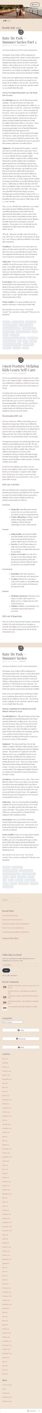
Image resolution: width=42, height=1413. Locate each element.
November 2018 (6, 1226)
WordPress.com (7, 1401)
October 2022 (6, 1112)
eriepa (34, 331)
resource (16, 348)
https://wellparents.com (26, 380)
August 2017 (5, 1263)
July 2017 (4, 1267)
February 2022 (6, 1124)
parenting (7, 348)
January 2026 (6, 1075)
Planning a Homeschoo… (15, 985)
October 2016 (6, 1300)
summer (25, 348)
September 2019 (7, 1194)
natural (13, 883)
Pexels (4, 388)
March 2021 (5, 1144)
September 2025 (7, 1079)
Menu (36, 4)
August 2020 (5, 1161)
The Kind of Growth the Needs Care (12, 919)
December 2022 (6, 1108)
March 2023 (5, 1104)
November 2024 (7, 1099)
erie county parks (23, 331)
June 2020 (5, 1165)
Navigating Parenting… (15, 996)
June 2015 (5, 1365)
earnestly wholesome (11, 328)
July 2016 (4, 1312)
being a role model (9, 426)
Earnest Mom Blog (10, 938)
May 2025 (5, 1091)
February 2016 (6, 1333)
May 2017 (5, 1275)
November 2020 (7, 1149)
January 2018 (6, 1251)
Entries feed (5, 1393)
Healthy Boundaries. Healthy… (29, 1006)
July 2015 (4, 1361)
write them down (32, 576)
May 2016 (5, 1320)
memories (19, 880)
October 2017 (6, 1255)
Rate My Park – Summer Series (14, 656)
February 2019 (6, 1214)
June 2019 (5, 1202)
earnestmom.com (8, 632)
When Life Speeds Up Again (10, 915)
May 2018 (5, 1235)
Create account (6, 1385)
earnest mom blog (10, 325)
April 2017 (5, 1280)
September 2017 (7, 1259)
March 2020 (5, 1177)
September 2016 (7, 1304)
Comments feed (7, 1397)
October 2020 (6, 1153)
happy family (32, 338)
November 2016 (6, 1296)
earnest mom (31, 322)
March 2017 (5, 1284)
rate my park (23, 883)
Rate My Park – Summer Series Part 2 (19, 40)
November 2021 (6, 1128)
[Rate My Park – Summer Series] (21, 648)
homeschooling (9, 341)
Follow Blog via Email (11, 954)
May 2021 (5, 1140)
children (6, 322)
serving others (27, 609)
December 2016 (6, 1292)
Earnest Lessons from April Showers (13, 928)
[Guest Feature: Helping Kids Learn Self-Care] (21, 360)
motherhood (28, 344)
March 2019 (5, 1210)
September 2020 (7, 1157)
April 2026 (5, 1063)
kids (19, 341)
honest (31, 877)
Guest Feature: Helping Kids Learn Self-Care (20, 367)
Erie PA (5, 877)
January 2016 (6, 1337)
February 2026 (6, 1071)
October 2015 (6, 1349)
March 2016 (5, 1329)
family (5, 335)
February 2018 (6, 1247)
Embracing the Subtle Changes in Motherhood (15, 924)
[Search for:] (11, 900)
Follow (6, 970)
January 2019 (6, 1218)
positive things (16, 520)
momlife (33, 341)
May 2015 (5, 1370)
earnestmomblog (28, 328)
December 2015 (6, 1341)
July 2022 (4, 1120)
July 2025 (4, 1083)
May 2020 (5, 1169)
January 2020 (6, 1185)
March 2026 (5, 1067)
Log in (4, 1389)
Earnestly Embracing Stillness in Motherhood (15, 932)
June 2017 (5, 1271)
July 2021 (4, 1136)
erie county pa (8, 331)
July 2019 (4, 1198)
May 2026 (5, 1059)
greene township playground (14, 338)
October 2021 (6, 1132)
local (25, 341)
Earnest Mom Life (25, 325)
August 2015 (5, 1357)
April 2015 (5, 1374)
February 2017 (6, 1288)
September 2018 (7, 1230)
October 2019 (6, 1189)
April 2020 (5, 1173)
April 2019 (5, 1206)
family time (14, 335)
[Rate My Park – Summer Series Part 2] (21, 32)
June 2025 (5, 1087)
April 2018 (5, 1239)
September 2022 (7, 1116)
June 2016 (5, 1316)
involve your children (10, 469)
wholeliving (8, 886)
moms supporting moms (12, 344)
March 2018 (5, 1243)
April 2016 (5, 1324)
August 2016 (5, 1308)
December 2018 (6, 1222)
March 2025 (5, 1095)
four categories (21, 490)
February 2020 (6, 1181)
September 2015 (7, 1353)
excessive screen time (18, 557)
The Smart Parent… (14, 991)
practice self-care (25, 406)
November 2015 (6, 1345)
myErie (5, 883)
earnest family (17, 322)
